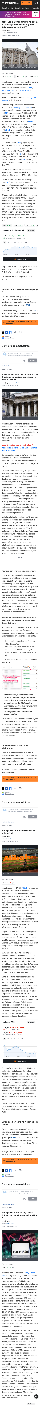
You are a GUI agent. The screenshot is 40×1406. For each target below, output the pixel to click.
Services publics (8, 90)
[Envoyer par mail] (20, 332)
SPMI (7, 130)
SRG (23, 159)
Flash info (35, 8)
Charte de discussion (8, 366)
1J (4, 242)
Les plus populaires (22, 8)
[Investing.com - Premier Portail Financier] (12, 3)
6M (15, 242)
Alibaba (25, 888)
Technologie (24, 90)
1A (18, 242)
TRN (20, 154)
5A (22, 242)
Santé (29, 87)
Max (26, 242)
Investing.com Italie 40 (22, 107)
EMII (7, 113)
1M (11, 242)
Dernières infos (7, 8)
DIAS (19, 143)
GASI (30, 121)
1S (8, 242)
